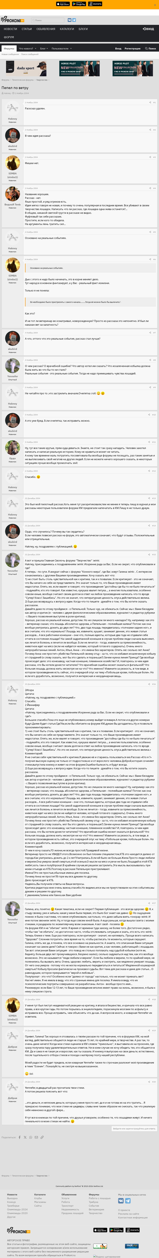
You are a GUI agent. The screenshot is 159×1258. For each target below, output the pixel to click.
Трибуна (93, 1201)
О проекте (124, 1210)
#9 (154, 387)
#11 (154, 442)
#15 (154, 554)
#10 (154, 415)
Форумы (9, 48)
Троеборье (13, 1205)
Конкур (11, 1201)
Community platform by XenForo (79, 1186)
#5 (154, 232)
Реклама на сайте (128, 1213)
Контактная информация (133, 1217)
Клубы (38, 1198)
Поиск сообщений (30, 54)
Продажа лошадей (72, 1213)
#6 (154, 259)
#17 (154, 903)
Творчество (95, 1213)
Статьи (27, 29)
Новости (10, 29)
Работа (65, 1201)
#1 (154, 102)
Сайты (38, 1205)
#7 (154, 333)
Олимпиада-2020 (17, 1213)
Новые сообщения (10, 54)
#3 (154, 157)
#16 (154, 684)
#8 (154, 360)
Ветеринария (96, 1209)
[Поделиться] (150, 102)
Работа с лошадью (100, 1198)
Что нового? (26, 48)
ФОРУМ (9, 37)
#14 (154, 525)
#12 (154, 471)
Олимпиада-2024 (17, 1209)
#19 (154, 1030)
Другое (11, 1216)
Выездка (12, 1198)
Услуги (65, 1198)
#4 (154, 188)
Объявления (45, 29)
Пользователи (60, 48)
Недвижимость (70, 1209)
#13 (154, 498)
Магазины (40, 1201)
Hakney (7, 93)
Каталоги (67, 29)
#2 (154, 130)
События (94, 1205)
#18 (154, 999)
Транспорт (67, 1205)
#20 (154, 1082)
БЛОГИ (83, 29)
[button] (35, 48)
